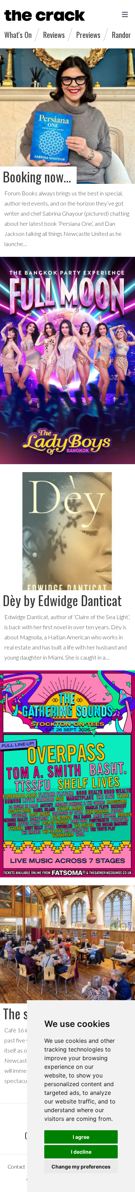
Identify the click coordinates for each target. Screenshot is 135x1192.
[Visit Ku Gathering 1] (67, 774)
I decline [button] (81, 1152)
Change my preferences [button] (81, 1166)
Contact (16, 1166)
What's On (18, 34)
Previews (88, 34)
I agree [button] (81, 1137)
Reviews (54, 34)
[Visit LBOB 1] (67, 360)
